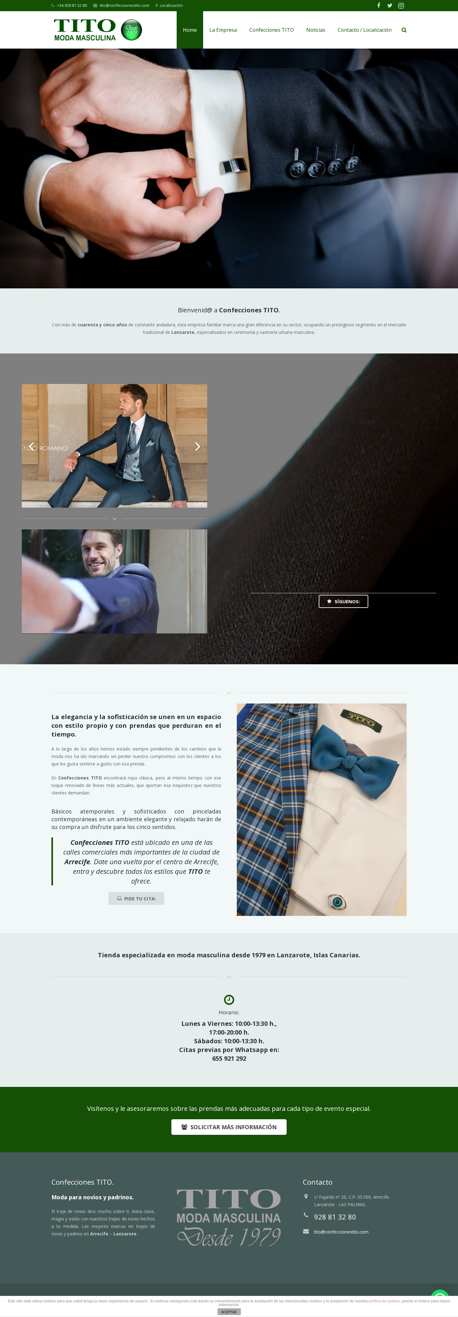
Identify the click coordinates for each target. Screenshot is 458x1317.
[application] (114, 581)
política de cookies (384, 1301)
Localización (171, 5)
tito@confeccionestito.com (124, 5)
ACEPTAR (229, 1312)
